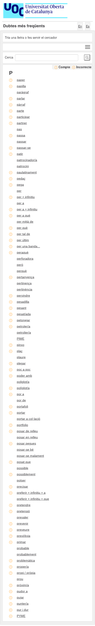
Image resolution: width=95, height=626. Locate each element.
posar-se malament (30, 455)
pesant (21, 308)
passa (21, 135)
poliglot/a (23, 382)
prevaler (22, 517)
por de (21, 400)
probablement (26, 554)
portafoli (22, 406)
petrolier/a (24, 332)
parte (20, 110)
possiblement (26, 474)
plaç (20, 351)
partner (22, 123)
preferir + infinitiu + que (33, 499)
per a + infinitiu (27, 209)
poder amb (24, 375)
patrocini (23, 166)
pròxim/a (23, 585)
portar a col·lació (28, 418)
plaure (21, 357)
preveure (23, 529)
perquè (22, 271)
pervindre (23, 295)
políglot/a (23, 388)
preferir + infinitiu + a (31, 492)
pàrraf (21, 104)
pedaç (21, 178)
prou (20, 579)
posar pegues (26, 443)
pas (19, 129)
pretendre (23, 505)
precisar (22, 486)
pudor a (22, 591)
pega (20, 184)
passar (21, 141)
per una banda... (28, 246)
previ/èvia (23, 536)
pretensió (23, 511)
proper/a (23, 566)
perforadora (25, 258)
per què (22, 227)
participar (23, 117)
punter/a (22, 603)
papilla (21, 86)
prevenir (22, 523)
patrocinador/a (27, 160)
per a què (23, 215)
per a (20, 203)
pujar (20, 597)
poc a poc (23, 369)
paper (21, 80)
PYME (21, 616)
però (20, 264)
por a (20, 394)
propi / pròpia (26, 573)
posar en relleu (27, 437)
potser (21, 480)
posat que (24, 462)
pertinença (24, 283)
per (19, 191)
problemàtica (26, 560)
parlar (21, 98)
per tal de (23, 234)
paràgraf (23, 92)
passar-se (24, 147)
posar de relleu (27, 431)
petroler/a (23, 326)
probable (23, 548)
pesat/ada (24, 314)
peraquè (22, 252)
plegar (21, 363)
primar (21, 542)
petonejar (23, 320)
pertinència (24, 289)
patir (20, 154)
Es (87, 26)
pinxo (20, 345)
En (80, 26)
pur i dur (22, 609)
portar (21, 412)
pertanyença (25, 277)
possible (22, 468)
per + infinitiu (26, 197)
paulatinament (27, 172)
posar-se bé (25, 449)
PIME (20, 338)
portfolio (22, 425)
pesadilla (23, 301)
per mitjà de (25, 221)
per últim (23, 240)
